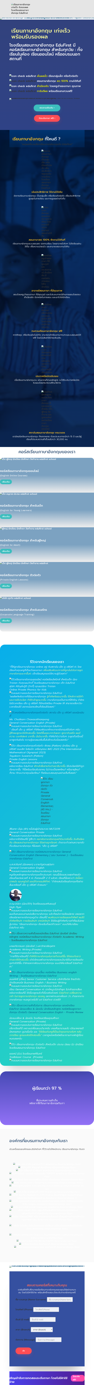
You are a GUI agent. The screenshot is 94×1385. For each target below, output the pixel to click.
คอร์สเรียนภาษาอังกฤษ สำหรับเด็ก (21, 505)
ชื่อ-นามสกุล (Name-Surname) (31, 1299)
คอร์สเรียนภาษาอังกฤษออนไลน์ (19, 471)
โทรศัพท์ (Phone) (24, 1309)
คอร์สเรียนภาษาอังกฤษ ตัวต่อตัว (20, 575)
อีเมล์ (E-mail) (22, 1319)
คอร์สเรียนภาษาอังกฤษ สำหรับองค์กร (23, 610)
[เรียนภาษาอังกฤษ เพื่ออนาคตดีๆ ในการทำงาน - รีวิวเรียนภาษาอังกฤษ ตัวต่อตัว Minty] (47, 716)
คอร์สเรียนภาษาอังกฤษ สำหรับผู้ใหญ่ (23, 540)
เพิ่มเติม (6, 481)
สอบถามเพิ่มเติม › (47, 107)
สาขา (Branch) (23, 1329)
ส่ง (23, 1350)
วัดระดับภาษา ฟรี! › (47, 118)
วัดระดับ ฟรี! (76, 1378)
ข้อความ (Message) (25, 1339)
